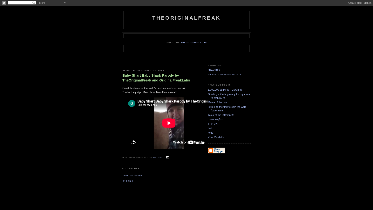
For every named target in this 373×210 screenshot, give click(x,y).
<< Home (127, 180)
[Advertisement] (168, 62)
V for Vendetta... (217, 137)
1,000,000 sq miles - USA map (225, 89)
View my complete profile (225, 74)
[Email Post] (167, 157)
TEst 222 (213, 123)
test (210, 128)
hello (210, 132)
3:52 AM (157, 158)
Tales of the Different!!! (221, 115)
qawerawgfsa (215, 119)
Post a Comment (134, 175)
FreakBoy (214, 70)
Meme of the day (217, 102)
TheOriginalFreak (186, 18)
